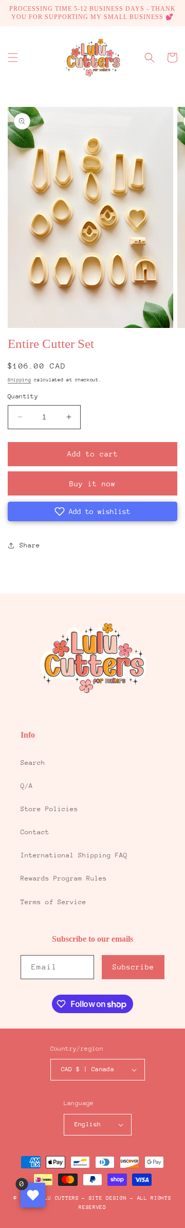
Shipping (19, 379)
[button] (13, 57)
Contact (35, 832)
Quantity (23, 396)
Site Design (108, 1198)
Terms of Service (53, 902)
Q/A (27, 786)
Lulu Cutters (58, 1198)
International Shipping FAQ (74, 855)
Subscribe (133, 967)
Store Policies (49, 809)
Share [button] (30, 545)
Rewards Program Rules (64, 878)
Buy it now (92, 484)
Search (33, 762)
